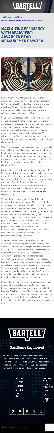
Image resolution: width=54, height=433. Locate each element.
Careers (16, 382)
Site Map (16, 394)
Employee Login (43, 379)
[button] (5, 4)
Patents (16, 389)
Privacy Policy (43, 399)
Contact (16, 386)
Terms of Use (43, 392)
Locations (16, 378)
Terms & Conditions (43, 385)
